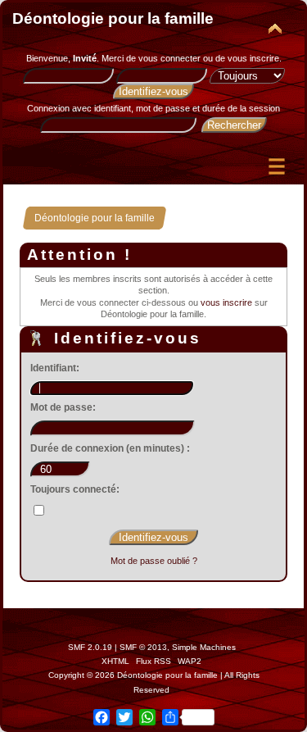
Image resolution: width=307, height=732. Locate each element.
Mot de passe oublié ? (154, 561)
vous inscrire (253, 58)
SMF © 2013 (143, 647)
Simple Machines (204, 647)
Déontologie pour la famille (113, 18)
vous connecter (169, 58)
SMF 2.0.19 (90, 647)
